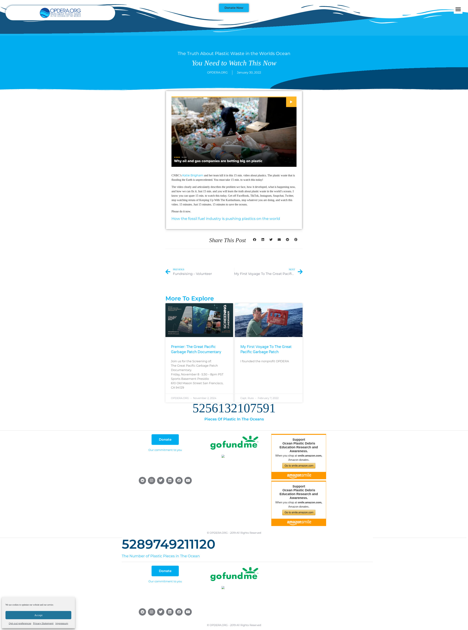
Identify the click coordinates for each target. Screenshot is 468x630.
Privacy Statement (43, 623)
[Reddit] (142, 480)
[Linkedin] (169, 480)
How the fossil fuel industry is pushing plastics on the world (225, 218)
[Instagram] (151, 480)
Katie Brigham (192, 175)
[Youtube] (188, 480)
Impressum (61, 623)
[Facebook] (179, 480)
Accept (38, 615)
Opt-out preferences (20, 623)
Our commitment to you (165, 450)
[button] (458, 9)
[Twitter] (160, 480)
